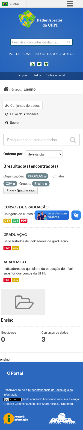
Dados (37, 75)
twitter (39, 66)
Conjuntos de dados (24, 105)
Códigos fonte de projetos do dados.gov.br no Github (46, 66)
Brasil (14, 4)
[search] (68, 42)
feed (32, 66)
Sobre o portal (55, 75)
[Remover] (45, 176)
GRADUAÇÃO (15, 234)
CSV (7, 221)
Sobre (14, 122)
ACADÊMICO (14, 261)
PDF (24, 221)
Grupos (22, 75)
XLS (15, 221)
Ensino (30, 89)
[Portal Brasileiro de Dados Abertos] (41, 19)
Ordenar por (12, 153)
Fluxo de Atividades (24, 114)
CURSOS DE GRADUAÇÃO (26, 207)
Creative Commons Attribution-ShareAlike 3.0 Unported (38, 404)
